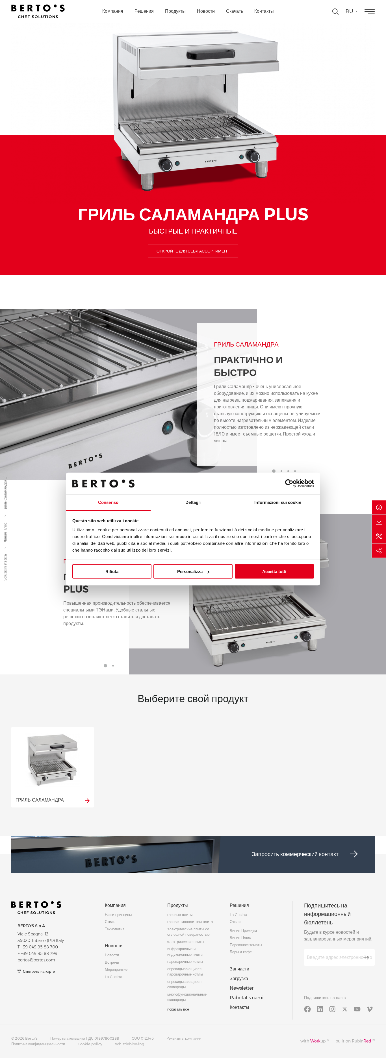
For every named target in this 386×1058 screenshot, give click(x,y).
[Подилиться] (379, 551)
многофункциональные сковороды (187, 997)
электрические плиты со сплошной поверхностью (188, 932)
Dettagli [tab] (193, 502)
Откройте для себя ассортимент (193, 251)
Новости (206, 11)
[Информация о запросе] (379, 507)
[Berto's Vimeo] (369, 1009)
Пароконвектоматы (246, 944)
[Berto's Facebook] (307, 1009)
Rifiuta (111, 571)
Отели (235, 921)
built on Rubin (355, 1041)
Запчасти (239, 969)
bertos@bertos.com (36, 960)
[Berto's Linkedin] (319, 1009)
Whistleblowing (129, 1044)
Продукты (175, 11)
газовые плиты (179, 914)
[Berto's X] (344, 1009)
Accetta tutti (274, 571)
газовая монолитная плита (190, 921)
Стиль (110, 921)
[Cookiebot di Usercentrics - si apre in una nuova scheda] (289, 483)
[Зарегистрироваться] (366, 957)
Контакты (264, 11)
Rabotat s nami (246, 997)
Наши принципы (118, 914)
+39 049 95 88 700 (39, 947)
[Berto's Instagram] (332, 1009)
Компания (112, 11)
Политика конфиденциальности (38, 1044)
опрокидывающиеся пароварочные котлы (185, 971)
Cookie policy (90, 1044)
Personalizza (190, 571)
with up (314, 1041)
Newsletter (241, 988)
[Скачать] (379, 522)
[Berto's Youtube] (357, 1009)
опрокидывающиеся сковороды (184, 984)
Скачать (234, 11)
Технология (114, 929)
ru (349, 11)
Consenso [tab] (108, 502)
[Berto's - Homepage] (38, 11)
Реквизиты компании (183, 1038)
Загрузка (239, 978)
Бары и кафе (241, 952)
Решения (144, 11)
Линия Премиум (243, 930)
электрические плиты (185, 941)
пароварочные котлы (185, 961)
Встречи (112, 962)
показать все (178, 1009)
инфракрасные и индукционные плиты (185, 951)
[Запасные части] (379, 536)
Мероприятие (116, 969)
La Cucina (113, 976)
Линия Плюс (5, 532)
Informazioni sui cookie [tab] (277, 502)
